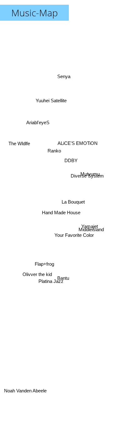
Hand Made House (61, 212)
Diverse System (87, 174)
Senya (62, 75)
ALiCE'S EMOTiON (77, 136)
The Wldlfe (19, 144)
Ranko (54, 150)
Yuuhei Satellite (52, 97)
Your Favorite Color (73, 237)
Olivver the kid (37, 277)
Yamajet (89, 227)
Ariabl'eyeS (38, 119)
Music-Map (34, 12)
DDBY (72, 162)
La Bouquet (73, 204)
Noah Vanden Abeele (25, 389)
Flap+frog (44, 264)
